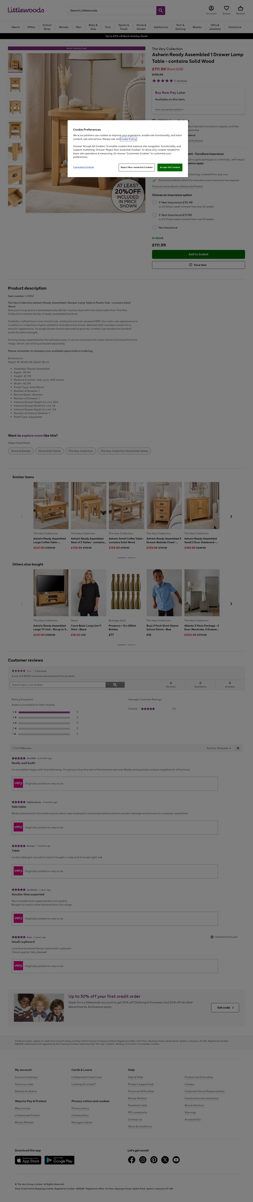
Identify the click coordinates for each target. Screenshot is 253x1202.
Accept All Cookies (170, 167)
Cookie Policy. (128, 139)
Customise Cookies (83, 167)
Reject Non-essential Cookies (137, 167)
